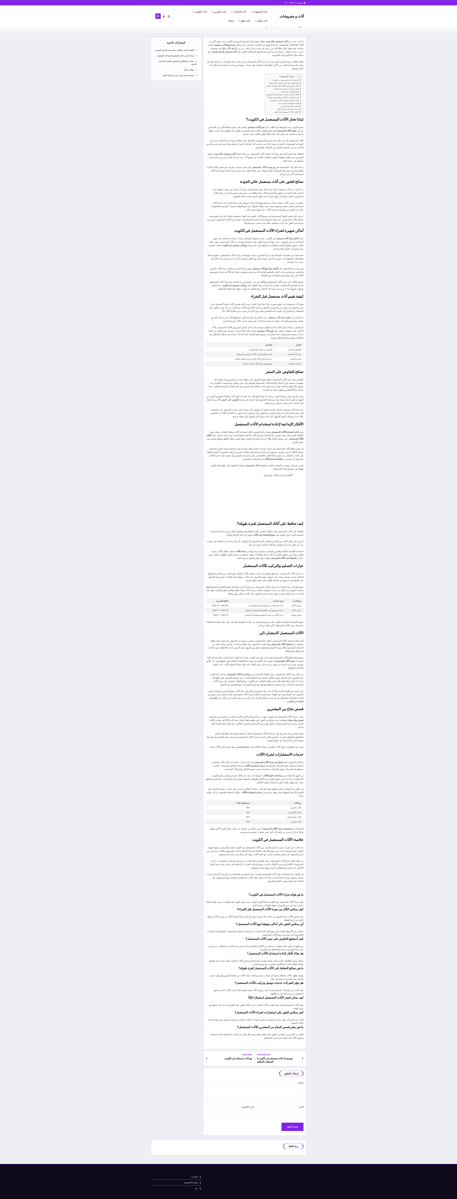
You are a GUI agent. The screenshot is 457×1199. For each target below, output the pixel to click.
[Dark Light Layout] (164, 16)
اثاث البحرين (220, 11)
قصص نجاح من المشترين (289, 106)
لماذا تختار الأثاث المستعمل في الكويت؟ (286, 80)
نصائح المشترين (243, 746)
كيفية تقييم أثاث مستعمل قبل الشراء (286, 89)
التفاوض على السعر (230, 399)
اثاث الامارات (239, 11)
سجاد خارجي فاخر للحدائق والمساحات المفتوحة (175, 55)
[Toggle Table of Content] (298, 77)
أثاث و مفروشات (292, 16)
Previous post (264, 1054)
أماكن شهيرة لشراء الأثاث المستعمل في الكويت (282, 86)
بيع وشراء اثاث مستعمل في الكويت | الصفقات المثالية (275, 1060)
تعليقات (300, 1082)
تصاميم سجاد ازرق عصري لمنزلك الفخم (178, 75)
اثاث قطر (245, 20)
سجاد (231, 20)
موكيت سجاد (189, 69)
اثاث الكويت (201, 11)
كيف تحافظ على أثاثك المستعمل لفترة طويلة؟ (283, 97)
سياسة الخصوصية (191, 1182)
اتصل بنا (194, 1176)
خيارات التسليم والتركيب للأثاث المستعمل (284, 100)
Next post (247, 1054)
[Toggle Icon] (158, 16)
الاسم (301, 1107)
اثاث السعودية (260, 11)
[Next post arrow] (206, 1058)
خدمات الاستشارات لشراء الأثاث (288, 109)
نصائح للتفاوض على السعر (290, 92)
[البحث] (169, 16)
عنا (196, 1188)
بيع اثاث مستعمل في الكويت (238, 1058)
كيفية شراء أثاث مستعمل (279, 317)
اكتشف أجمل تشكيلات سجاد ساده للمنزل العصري (174, 50)
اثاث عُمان (262, 20)
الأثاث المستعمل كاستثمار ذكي (288, 103)
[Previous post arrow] (302, 1058)
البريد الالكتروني (247, 1107)
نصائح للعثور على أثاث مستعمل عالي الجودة (284, 83)
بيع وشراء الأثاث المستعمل (263, 167)
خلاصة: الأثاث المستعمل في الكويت (286, 112)
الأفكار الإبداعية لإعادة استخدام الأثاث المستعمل (282, 94)
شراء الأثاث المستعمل (255, 465)
